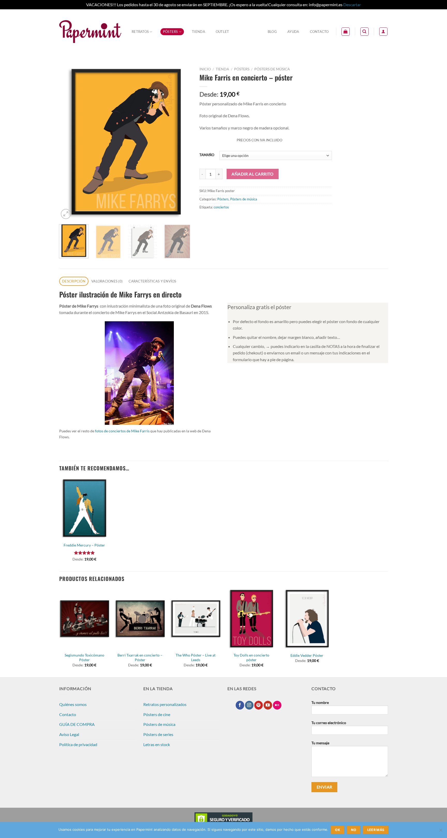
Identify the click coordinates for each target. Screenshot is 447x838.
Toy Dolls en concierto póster (251, 657)
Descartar (352, 4)
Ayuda (293, 32)
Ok (337, 830)
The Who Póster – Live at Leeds (195, 657)
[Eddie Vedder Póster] (307, 619)
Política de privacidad (78, 744)
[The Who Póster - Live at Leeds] (195, 619)
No (353, 830)
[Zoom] (66, 214)
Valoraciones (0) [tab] (107, 281)
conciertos (221, 207)
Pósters (170, 32)
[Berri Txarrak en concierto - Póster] (140, 619)
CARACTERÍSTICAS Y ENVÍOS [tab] (152, 281)
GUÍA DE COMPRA (77, 724)
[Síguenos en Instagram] (249, 705)
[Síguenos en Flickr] (277, 705)
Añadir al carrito (252, 174)
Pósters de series (158, 734)
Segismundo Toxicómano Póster (84, 657)
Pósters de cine (156, 714)
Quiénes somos (73, 704)
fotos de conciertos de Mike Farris (122, 431)
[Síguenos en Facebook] (240, 705)
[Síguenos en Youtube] (268, 705)
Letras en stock (156, 744)
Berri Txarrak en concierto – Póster (139, 657)
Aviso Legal (69, 734)
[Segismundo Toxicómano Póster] (84, 619)
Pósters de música (272, 69)
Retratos (140, 32)
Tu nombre (320, 702)
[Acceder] (383, 31)
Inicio (205, 69)
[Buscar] (364, 31)
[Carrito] (345, 31)
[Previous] (68, 142)
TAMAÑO (206, 155)
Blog (272, 32)
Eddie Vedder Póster (306, 655)
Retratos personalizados (165, 704)
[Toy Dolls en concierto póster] (251, 619)
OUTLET (222, 32)
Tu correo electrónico (328, 722)
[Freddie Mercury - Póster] (84, 508)
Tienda (198, 32)
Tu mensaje (320, 743)
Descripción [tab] (73, 281)
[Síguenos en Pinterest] (258, 705)
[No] (440, 831)
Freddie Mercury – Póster (84, 545)
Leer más (375, 830)
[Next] (182, 142)
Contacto (319, 32)
